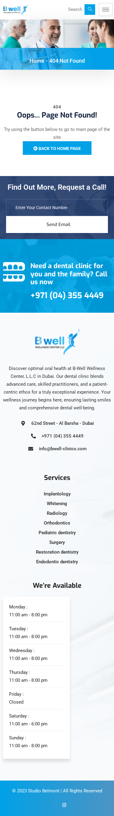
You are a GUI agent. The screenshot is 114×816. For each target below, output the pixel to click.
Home (36, 61)
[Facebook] (52, 805)
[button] (90, 9)
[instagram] (62, 805)
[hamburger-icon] (105, 9)
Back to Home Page (59, 148)
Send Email (59, 224)
